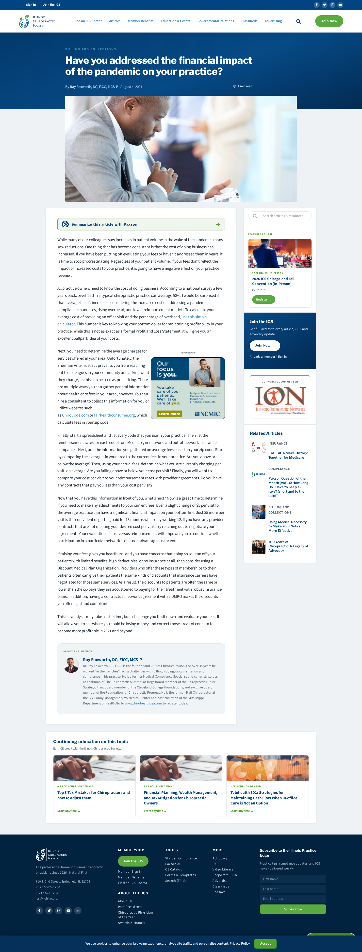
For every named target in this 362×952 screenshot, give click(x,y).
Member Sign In (130, 871)
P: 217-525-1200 (48, 887)
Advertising (273, 21)
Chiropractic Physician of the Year (135, 915)
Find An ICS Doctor (88, 21)
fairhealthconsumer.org (114, 415)
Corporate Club (225, 875)
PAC (216, 864)
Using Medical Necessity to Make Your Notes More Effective (287, 526)
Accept (265, 943)
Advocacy (220, 858)
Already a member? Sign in (268, 356)
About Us (125, 901)
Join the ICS (51, 4)
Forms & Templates (180, 875)
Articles (114, 21)
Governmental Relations (215, 21)
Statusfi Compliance (181, 858)
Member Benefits (140, 21)
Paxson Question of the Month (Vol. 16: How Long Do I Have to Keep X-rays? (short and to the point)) (288, 487)
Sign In (31, 4)
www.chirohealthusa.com (143, 703)
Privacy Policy (240, 943)
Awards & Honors (131, 922)
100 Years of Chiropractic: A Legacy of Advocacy (288, 546)
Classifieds (249, 21)
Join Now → (265, 345)
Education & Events (175, 21)
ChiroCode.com (75, 415)
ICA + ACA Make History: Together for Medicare (288, 455)
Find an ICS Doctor (132, 883)
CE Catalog (173, 869)
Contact (219, 892)
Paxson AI (173, 864)
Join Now (329, 21)
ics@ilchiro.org (47, 898)
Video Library (223, 869)
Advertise (220, 880)
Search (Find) (175, 880)
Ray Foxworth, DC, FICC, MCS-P (112, 660)
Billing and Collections (90, 49)
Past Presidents (130, 906)
